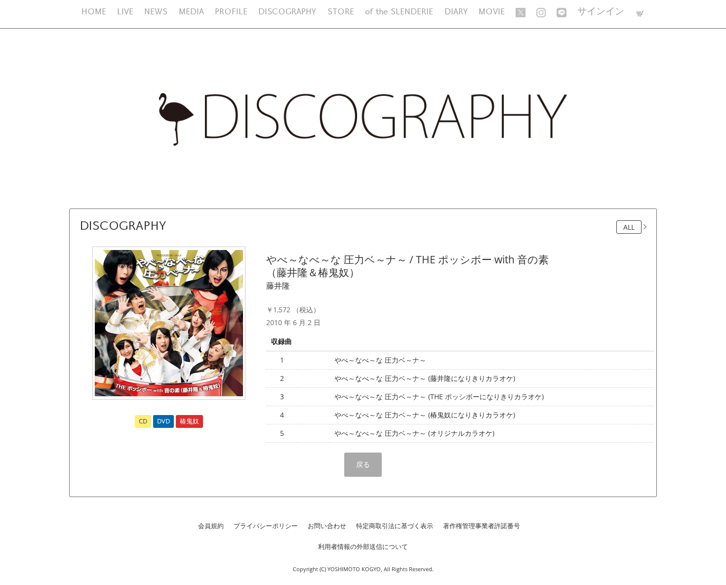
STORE (340, 12)
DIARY (456, 12)
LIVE (125, 12)
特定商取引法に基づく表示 (394, 525)
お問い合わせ (327, 525)
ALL (629, 227)
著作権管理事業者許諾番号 (481, 525)
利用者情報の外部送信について (363, 546)
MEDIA (191, 12)
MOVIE (492, 12)
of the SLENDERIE (399, 12)
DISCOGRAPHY (287, 12)
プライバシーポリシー (266, 525)
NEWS (155, 12)
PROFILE (231, 12)
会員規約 (211, 525)
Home (93, 12)
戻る (363, 464)
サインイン (600, 12)
